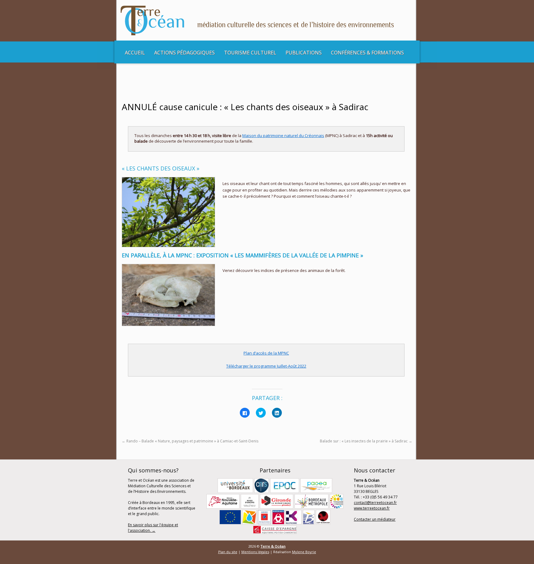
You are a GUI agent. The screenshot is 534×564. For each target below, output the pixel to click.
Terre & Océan (273, 546)
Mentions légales (255, 551)
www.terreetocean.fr (372, 508)
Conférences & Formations (367, 52)
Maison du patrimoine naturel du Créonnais (283, 135)
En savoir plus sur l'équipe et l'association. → (153, 527)
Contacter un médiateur (375, 519)
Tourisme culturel (250, 52)
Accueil (135, 52)
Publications (304, 52)
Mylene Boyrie (304, 551)
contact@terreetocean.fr (375, 502)
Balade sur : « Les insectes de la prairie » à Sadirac (366, 441)
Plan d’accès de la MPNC (266, 353)
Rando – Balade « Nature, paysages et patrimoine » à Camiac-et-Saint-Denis (190, 441)
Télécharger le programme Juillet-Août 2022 (266, 366)
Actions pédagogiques (184, 52)
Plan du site (227, 551)
